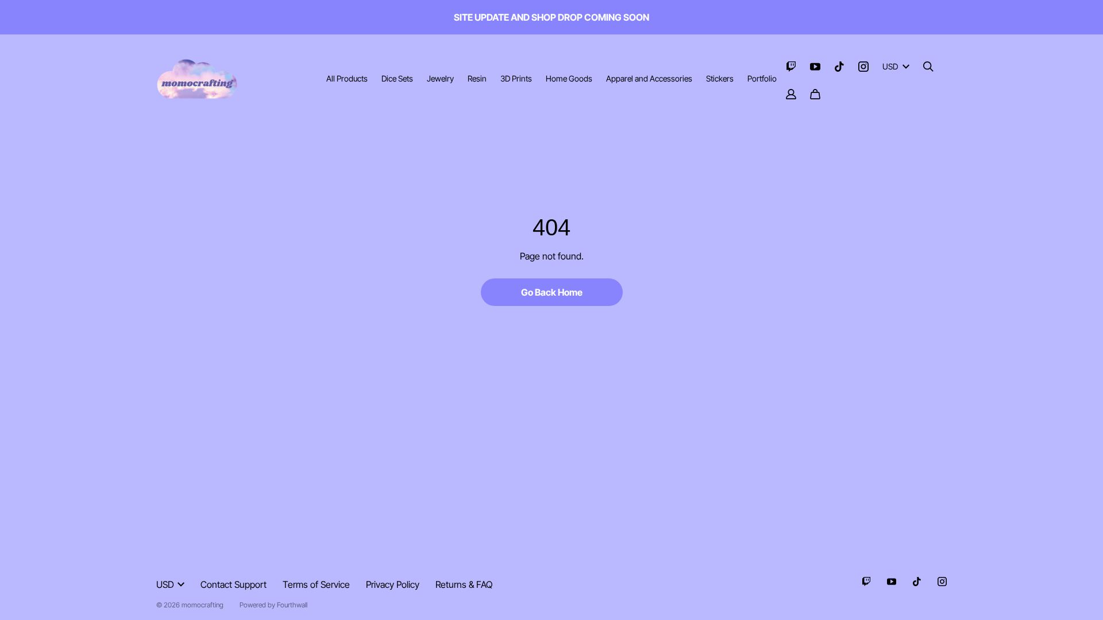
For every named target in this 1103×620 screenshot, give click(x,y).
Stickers (720, 78)
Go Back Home (552, 292)
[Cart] (815, 94)
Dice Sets (397, 78)
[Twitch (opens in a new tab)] (791, 66)
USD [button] (890, 66)
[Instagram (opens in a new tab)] (863, 66)
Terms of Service (316, 584)
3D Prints (516, 78)
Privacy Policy (392, 584)
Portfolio (762, 78)
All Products (347, 78)
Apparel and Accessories (649, 78)
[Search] (928, 66)
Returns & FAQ (463, 584)
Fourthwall (292, 604)
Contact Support (233, 584)
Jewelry (440, 78)
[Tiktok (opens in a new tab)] (839, 66)
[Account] (791, 94)
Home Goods (569, 78)
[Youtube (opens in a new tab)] (815, 66)
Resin (477, 78)
